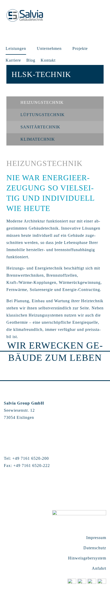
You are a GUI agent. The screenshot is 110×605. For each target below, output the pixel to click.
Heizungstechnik (42, 102)
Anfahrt (99, 568)
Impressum (96, 537)
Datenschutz (94, 548)
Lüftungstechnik (42, 115)
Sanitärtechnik (40, 127)
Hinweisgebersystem (87, 558)
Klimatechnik (37, 139)
